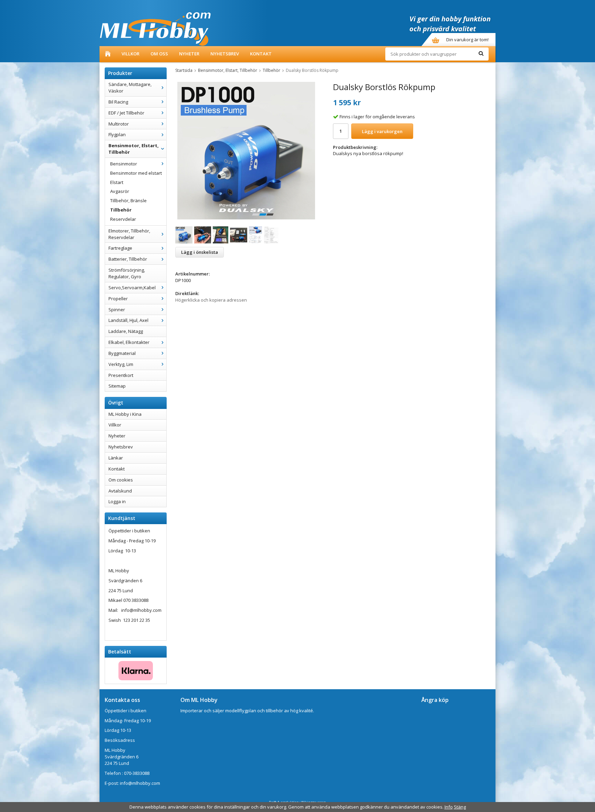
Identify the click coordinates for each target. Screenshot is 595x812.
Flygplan (117, 134)
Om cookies (120, 480)
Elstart (116, 182)
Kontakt (261, 54)
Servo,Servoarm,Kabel (132, 287)
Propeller (118, 298)
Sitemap (117, 386)
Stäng (460, 807)
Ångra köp (435, 700)
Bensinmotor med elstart (136, 173)
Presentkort (120, 375)
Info (449, 807)
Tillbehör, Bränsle (128, 200)
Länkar (115, 458)
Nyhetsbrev (224, 54)
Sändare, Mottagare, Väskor (130, 87)
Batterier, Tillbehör (127, 259)
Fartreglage (120, 248)
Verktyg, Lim (120, 364)
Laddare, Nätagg (125, 331)
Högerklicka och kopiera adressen (211, 300)
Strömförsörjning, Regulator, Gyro (126, 273)
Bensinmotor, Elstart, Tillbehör (133, 148)
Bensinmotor (123, 164)
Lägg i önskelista (199, 252)
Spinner (116, 309)
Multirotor (118, 124)
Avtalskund (120, 491)
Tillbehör (121, 210)
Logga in (117, 501)
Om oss (159, 54)
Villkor (130, 54)
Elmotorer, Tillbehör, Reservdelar (129, 234)
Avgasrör (119, 191)
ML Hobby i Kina (125, 414)
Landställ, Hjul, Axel (128, 320)
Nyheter (189, 54)
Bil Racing (118, 102)
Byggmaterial (122, 353)
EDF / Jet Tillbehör (126, 113)
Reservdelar (123, 219)
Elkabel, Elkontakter (128, 342)
